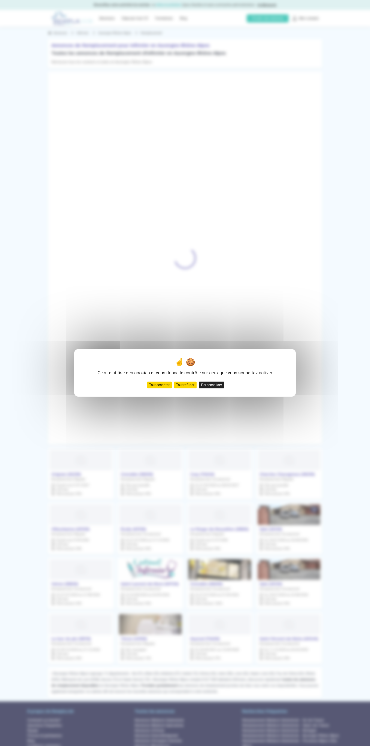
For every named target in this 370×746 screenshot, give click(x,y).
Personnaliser (211, 385)
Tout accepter (159, 385)
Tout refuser (185, 385)
